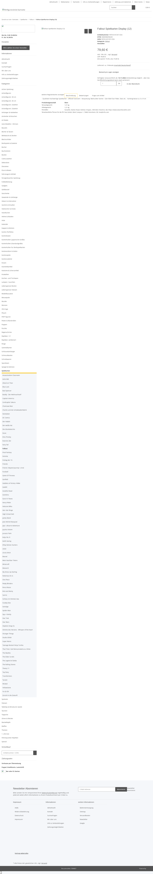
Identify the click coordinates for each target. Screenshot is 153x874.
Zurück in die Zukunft (9, 695)
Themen (4, 730)
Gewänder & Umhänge (9, 197)
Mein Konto (138, 2)
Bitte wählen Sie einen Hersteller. (15, 48)
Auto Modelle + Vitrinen (10, 124)
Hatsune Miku (7, 506)
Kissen (4, 263)
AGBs (16, 808)
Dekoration (5, 163)
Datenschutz (19, 815)
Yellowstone (6, 688)
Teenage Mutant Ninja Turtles (12, 645)
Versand (114, 54)
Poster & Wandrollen (9, 321)
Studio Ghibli (7, 637)
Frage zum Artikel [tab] (98, 96)
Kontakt (4, 63)
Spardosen (5, 363)
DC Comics (6, 418)
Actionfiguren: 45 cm (9, 101)
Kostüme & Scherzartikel (10, 270)
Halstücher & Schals (9, 209)
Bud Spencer (6, 391)
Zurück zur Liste (6, 19)
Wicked (4, 684)
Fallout (107, 41)
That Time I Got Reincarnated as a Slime (16, 649)
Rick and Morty (7, 591)
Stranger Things (8, 634)
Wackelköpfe (6, 722)
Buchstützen (6, 151)
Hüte (3, 220)
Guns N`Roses (7, 499)
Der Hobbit (6, 422)
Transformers (7, 676)
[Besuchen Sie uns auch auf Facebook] (14, 857)
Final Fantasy (7, 452)
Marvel (4, 556)
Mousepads (6, 297)
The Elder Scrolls (8, 657)
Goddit (4, 487)
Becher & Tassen (7, 132)
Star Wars (5, 622)
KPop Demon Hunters (9, 545)
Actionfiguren (6, 93)
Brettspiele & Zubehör (9, 143)
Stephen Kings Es (8, 626)
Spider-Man (6, 610)
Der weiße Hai (7, 425)
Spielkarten (6, 371)
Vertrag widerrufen (21, 853)
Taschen (4, 711)
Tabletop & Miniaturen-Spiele (12, 707)
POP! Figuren (6, 317)
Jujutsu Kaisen (7, 529)
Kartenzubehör (7, 259)
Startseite (76, 2)
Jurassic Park (6, 533)
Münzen (4, 305)
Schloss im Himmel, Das (10, 599)
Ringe (4, 344)
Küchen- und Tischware (10, 278)
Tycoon (4, 680)
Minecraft (5, 564)
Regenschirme (7, 332)
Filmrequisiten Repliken (10, 738)
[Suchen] (133, 7)
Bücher (4, 147)
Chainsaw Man (7, 406)
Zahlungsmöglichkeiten (10, 78)
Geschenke (5, 193)
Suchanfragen (6, 67)
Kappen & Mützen (8, 228)
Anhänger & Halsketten (10, 112)
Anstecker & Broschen (9, 116)
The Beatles (6, 653)
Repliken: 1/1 (6, 336)
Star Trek (5, 618)
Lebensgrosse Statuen (9, 290)
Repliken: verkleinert (9, 340)
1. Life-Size (5, 734)
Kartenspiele (6, 255)
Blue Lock (5, 387)
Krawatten (5, 274)
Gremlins (5, 495)
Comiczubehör (7, 159)
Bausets (4, 128)
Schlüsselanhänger (8, 351)
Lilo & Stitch (6, 553)
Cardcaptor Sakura (9, 402)
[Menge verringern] (99, 83)
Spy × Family (6, 614)
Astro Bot (5, 379)
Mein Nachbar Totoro (9, 560)
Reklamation (65, 2)
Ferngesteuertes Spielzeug (11, 178)
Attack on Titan (7, 383)
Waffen (4, 726)
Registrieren (107, 2)
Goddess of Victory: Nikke (11, 483)
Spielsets (5, 699)
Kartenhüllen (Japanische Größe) (13, 240)
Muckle (4, 301)
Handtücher (6, 213)
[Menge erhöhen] (118, 88)
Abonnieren (121, 789)
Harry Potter (6, 502)
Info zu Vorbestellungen (91, 2)
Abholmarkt (53, 2)
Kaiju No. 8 (6, 537)
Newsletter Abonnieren (131, 789)
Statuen (4, 703)
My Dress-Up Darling (9, 572)
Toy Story (5, 672)
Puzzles (4, 328)
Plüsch (4, 313)
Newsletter (83, 819)
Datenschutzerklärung (49, 793)
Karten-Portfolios (7, 232)
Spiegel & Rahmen (8, 367)
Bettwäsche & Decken (9, 136)
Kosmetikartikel (7, 267)
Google (82, 823)
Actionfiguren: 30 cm (9, 97)
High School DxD (8, 514)
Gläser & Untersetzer (9, 201)
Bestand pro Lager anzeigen (109, 72)
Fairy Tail (5, 445)
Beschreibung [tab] (71, 96)
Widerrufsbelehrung (22, 812)
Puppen (4, 324)
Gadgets (4, 186)
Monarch (5, 568)
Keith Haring (6, 541)
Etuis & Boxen (6, 170)
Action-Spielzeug (7, 89)
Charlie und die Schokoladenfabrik (14, 410)
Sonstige (5, 607)
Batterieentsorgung (86, 808)
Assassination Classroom (11, 375)
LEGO (4, 549)
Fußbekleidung (7, 182)
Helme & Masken (7, 217)
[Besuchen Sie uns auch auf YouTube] (14, 859)
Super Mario (6, 641)
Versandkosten (85, 815)
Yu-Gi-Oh (5, 691)
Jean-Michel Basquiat (9, 522)
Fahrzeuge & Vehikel (9, 174)
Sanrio (4, 595)
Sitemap (83, 812)
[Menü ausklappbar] (4, 5)
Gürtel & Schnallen (8, 205)
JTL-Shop (148, 868)
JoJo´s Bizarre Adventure (11, 526)
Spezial (4, 742)
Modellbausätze (7, 294)
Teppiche (5, 715)
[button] (138, 7)
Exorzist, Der (6, 441)
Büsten (4, 155)
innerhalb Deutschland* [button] (122, 65)
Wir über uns (6, 71)
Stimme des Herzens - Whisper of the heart (17, 630)
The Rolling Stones (8, 664)
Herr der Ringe (7, 510)
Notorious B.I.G (7, 576)
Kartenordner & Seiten (9, 251)
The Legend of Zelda (9, 661)
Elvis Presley (6, 437)
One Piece (5, 580)
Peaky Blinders (7, 583)
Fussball (5, 472)
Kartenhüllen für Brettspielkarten (13, 247)
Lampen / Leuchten (8, 282)
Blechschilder (6, 139)
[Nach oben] (1, 872)
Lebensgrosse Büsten (9, 286)
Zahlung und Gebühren (123, 2)
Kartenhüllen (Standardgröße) (12, 244)
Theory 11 (5, 668)
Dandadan (6, 414)
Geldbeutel (5, 190)
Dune (4, 433)
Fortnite (5, 456)
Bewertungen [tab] (84, 96)
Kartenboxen (6, 236)
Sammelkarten (7, 348)
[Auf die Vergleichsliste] (86, 31)
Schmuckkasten (7, 355)
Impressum (19, 819)
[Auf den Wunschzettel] (90, 31)
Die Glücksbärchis (8, 429)
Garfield (5, 479)
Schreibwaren (6, 359)
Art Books (5, 120)
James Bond (6, 518)
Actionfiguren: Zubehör (10, 105)
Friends (5, 464)
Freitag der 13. (7, 460)
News (148, 2)
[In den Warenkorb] (43, 26)
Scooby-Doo (6, 603)
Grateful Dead (7, 491)
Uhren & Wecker (7, 718)
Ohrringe (5, 309)
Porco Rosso (6, 587)
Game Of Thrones (8, 475)
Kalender (5, 224)
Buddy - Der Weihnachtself (11, 395)
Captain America (8, 398)
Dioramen (5, 166)
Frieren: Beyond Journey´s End (13, 468)
